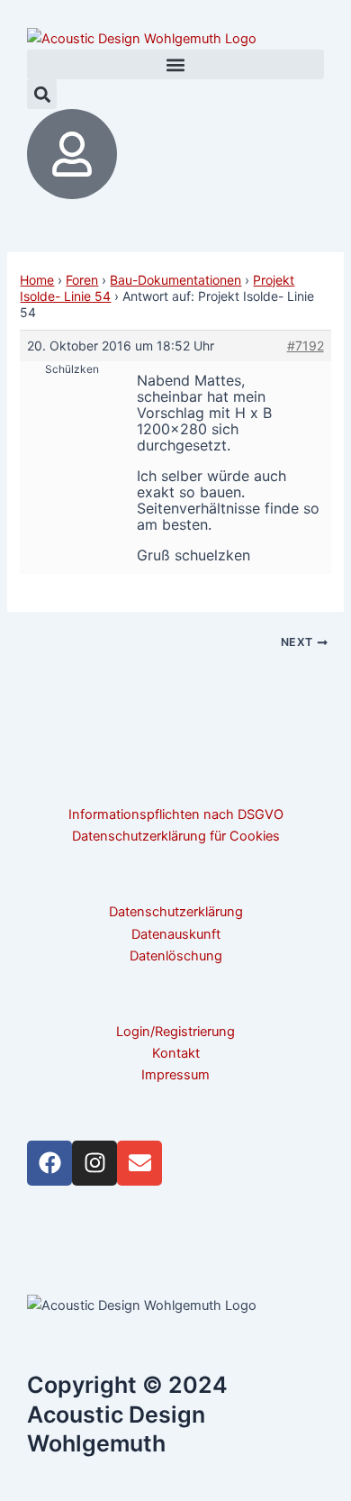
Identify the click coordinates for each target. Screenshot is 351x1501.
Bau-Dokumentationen (175, 279)
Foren (82, 279)
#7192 (305, 345)
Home (37, 279)
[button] (175, 64)
